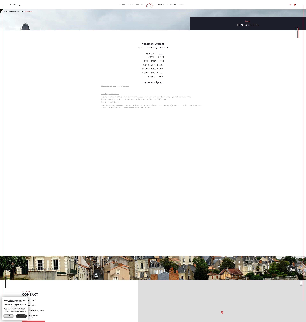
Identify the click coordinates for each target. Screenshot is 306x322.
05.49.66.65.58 (28, 305)
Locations (139, 5)
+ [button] (301, 282)
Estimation (160, 5)
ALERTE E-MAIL (171, 5)
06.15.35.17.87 (28, 300)
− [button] (301, 284)
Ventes (130, 5)
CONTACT (182, 5)
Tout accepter (21, 316)
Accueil (122, 5)
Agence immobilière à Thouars (13, 11)
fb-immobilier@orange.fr (33, 310)
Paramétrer (8, 316)
